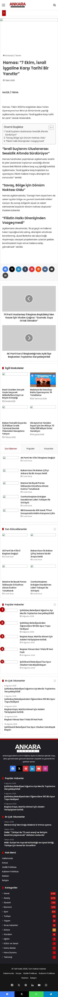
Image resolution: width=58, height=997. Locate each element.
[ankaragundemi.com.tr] (18, 5)
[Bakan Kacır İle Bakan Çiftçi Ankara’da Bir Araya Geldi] (10, 474)
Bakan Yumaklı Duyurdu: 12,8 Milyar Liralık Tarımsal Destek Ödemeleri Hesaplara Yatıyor (14, 428)
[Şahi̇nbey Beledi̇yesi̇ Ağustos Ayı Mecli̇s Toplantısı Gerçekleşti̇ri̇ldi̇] (10, 614)
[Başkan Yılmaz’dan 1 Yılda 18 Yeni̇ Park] (10, 653)
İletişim (5, 880)
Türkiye (7, 916)
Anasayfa (9, 55)
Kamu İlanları (10, 948)
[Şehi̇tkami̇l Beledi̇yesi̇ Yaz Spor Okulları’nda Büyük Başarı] (10, 665)
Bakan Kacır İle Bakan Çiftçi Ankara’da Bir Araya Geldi (35, 472)
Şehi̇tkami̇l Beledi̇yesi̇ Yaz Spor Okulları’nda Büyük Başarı (35, 663)
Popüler (30, 448)
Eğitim (7, 939)
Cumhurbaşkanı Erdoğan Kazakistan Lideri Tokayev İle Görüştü (35, 499)
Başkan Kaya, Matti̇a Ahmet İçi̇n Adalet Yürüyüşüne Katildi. (36, 638)
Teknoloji (8, 957)
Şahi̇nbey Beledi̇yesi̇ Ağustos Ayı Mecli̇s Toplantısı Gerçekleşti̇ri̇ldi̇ (37, 612)
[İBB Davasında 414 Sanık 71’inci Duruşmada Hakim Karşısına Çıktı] (10, 514)
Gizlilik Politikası (9, 867)
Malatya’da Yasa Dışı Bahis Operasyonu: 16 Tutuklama (41, 392)
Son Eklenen (11, 448)
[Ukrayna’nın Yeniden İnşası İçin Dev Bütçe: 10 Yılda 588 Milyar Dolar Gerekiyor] (43, 413)
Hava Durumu (10, 952)
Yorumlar (48, 448)
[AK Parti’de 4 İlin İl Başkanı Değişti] (10, 461)
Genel (18, 55)
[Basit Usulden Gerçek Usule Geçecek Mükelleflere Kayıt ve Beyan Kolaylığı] (15, 379)
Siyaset (7, 902)
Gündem (8, 934)
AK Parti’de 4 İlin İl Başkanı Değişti (38, 457)
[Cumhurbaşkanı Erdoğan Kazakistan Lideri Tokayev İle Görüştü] (10, 500)
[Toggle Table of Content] (49, 127)
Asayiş (7, 898)
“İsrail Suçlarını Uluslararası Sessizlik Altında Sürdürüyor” (26, 133)
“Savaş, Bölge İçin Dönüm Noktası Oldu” (26, 137)
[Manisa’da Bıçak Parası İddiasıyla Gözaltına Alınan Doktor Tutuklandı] (10, 487)
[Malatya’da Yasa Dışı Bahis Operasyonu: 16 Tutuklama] (43, 379)
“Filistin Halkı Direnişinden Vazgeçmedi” (25, 141)
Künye (5, 862)
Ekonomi (8, 907)
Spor (6, 911)
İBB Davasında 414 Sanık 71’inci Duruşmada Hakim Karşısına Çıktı (38, 512)
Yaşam (7, 920)
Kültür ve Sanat (11, 943)
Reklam (5, 876)
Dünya (7, 930)
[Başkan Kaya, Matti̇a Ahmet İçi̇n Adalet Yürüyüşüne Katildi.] (10, 640)
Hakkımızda (7, 858)
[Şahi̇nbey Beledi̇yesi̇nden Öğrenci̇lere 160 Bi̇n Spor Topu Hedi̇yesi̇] (10, 627)
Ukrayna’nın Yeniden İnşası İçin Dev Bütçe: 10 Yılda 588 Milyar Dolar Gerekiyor (42, 427)
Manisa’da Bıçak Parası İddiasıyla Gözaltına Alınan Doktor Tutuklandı (34, 486)
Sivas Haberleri (11, 925)
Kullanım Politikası (10, 871)
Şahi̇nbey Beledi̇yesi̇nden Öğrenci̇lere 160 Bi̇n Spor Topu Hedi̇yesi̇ (35, 626)
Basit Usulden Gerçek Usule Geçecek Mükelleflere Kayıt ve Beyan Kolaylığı (13, 393)
